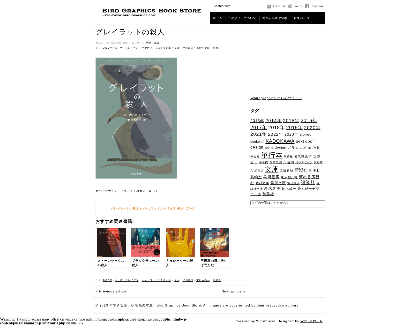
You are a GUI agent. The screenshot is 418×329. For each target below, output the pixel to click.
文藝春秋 (286, 170)
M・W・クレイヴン (127, 47)
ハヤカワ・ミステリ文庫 (156, 47)
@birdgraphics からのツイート (276, 98)
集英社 (268, 194)
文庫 (272, 169)
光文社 (255, 156)
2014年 (273, 120)
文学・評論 (152, 43)
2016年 (309, 120)
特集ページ (302, 18)
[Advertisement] (286, 58)
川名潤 (288, 162)
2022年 (275, 134)
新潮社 (301, 170)
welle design (275, 147)
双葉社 (288, 156)
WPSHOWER (311, 321)
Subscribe (279, 6)
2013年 (257, 121)
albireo (305, 134)
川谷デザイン (304, 162)
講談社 (308, 182)
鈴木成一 (289, 189)
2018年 (276, 127)
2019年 (294, 127)
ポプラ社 (314, 147)
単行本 (272, 155)
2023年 (291, 134)
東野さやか (203, 47)
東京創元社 (289, 177)
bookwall (257, 141)
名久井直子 (303, 156)
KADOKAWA (280, 141)
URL (152, 191)
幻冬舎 (259, 170)
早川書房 (271, 177)
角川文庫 (278, 183)
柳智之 (217, 47)
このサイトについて (242, 18)
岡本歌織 (275, 162)
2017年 (258, 127)
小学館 (263, 162)
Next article (232, 291)
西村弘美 (262, 183)
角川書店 (293, 183)
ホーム (217, 18)
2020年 (312, 127)
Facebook (317, 6)
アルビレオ (297, 147)
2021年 (258, 134)
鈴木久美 (272, 189)
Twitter (298, 6)
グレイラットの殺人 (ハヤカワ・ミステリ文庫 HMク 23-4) (152, 208)
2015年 (291, 120)
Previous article (113, 291)
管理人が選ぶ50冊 (275, 18)
